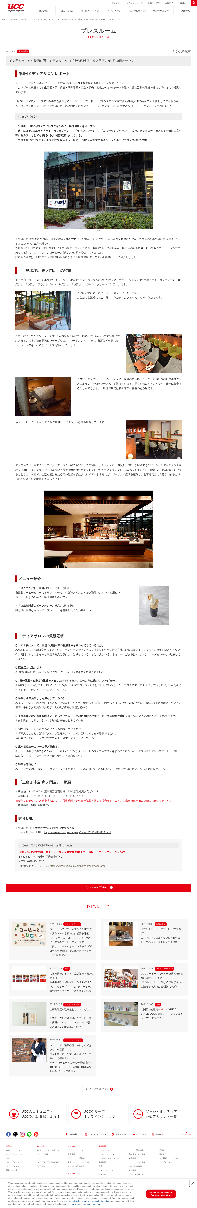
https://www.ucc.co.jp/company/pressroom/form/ (78, 866)
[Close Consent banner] (192, 1183)
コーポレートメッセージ (108, 1158)
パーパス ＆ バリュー (107, 1154)
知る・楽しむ (67, 10)
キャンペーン (114, 10)
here (91, 1189)
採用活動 (162, 1150)
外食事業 (132, 1158)
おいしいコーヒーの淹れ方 (48, 1150)
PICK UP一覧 (48, 19)
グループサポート (136, 1174)
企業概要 (102, 1162)
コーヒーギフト (12, 1166)
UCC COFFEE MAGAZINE (48, 1162)
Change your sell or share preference (84, 1204)
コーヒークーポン (75, 1177)
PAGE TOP (186, 1135)
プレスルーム (35, 19)
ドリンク (10, 1158)
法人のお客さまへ (138, 10)
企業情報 (185, 10)
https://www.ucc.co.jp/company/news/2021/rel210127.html (77, 832)
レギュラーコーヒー (14, 1150)
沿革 (100, 1166)
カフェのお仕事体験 (76, 1166)
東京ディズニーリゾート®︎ (78, 1162)
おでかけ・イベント (90, 10)
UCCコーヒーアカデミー (78, 1150)
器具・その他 (11, 1170)
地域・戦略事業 (135, 1166)
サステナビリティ (162, 10)
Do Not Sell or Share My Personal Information (89, 1201)
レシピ (39, 1158)
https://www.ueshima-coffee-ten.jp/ (54, 828)
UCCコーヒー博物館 (76, 1158)
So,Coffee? (41, 1166)
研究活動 (162, 1154)
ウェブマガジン (165, 1162)
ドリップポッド (12, 1162)
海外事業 (132, 1170)
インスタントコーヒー (15, 1154)
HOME (4, 19)
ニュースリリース (105, 1170)
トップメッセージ (105, 1150)
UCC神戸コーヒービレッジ (170, 1158)
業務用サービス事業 (137, 1154)
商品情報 (43, 10)
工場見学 (71, 1154)
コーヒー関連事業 (136, 1150)
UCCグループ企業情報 (18, 19)
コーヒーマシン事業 (137, 1162)
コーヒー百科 (42, 1154)
